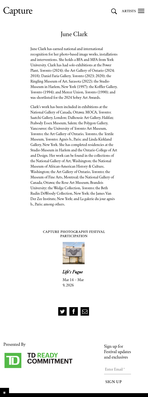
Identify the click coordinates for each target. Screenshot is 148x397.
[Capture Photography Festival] (35, 11)
